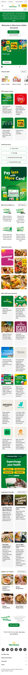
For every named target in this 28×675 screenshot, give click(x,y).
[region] (14, 661)
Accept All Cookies (14, 672)
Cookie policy (6, 660)
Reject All (14, 667)
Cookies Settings (14, 663)
